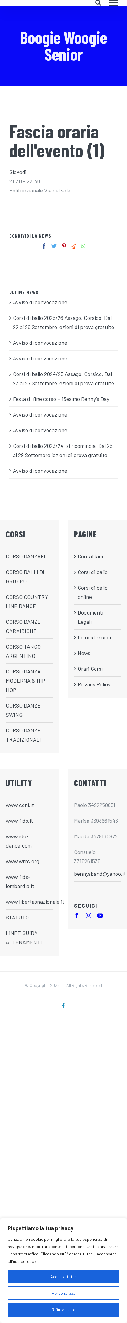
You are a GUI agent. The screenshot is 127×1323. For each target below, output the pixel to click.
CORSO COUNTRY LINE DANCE (27, 601)
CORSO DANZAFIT (27, 556)
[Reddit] (73, 246)
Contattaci (90, 556)
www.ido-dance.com (19, 841)
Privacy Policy (94, 684)
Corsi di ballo (93, 571)
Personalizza (64, 1293)
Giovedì (17, 172)
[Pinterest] (64, 246)
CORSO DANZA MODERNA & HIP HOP (25, 680)
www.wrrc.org (22, 861)
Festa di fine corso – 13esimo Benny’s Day (61, 398)
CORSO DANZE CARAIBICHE (23, 626)
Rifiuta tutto (64, 1309)
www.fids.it (19, 820)
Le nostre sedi (94, 637)
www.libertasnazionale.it (29, 901)
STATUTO (17, 917)
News (84, 653)
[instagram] (88, 915)
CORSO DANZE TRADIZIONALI (23, 735)
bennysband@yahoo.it (97, 873)
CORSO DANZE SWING (23, 710)
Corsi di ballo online (93, 592)
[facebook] (77, 915)
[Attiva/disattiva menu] (113, 3)
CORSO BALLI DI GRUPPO (25, 576)
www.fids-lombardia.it (20, 881)
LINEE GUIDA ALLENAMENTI (24, 937)
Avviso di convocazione (40, 302)
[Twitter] (54, 246)
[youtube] (100, 915)
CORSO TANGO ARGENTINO (23, 651)
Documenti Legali (90, 617)
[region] (63, 1270)
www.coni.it (20, 804)
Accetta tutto (63, 1276)
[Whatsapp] (83, 246)
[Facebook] (44, 246)
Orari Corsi (90, 668)
